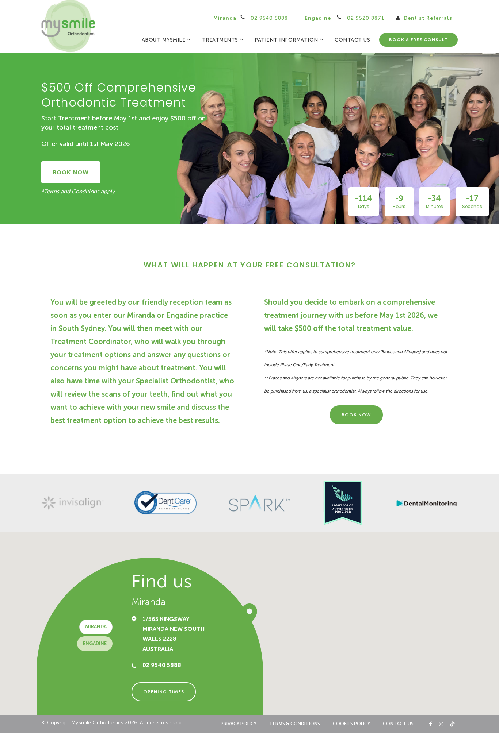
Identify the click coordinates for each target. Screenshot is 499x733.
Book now (71, 172)
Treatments (220, 40)
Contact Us (352, 40)
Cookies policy (351, 723)
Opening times (163, 691)
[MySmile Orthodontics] (68, 26)
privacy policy (238, 723)
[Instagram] (441, 723)
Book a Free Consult (418, 39)
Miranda (250, 18)
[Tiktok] (452, 723)
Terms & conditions (294, 723)
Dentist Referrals (427, 18)
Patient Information (286, 40)
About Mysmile (164, 40)
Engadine (345, 18)
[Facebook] (430, 723)
